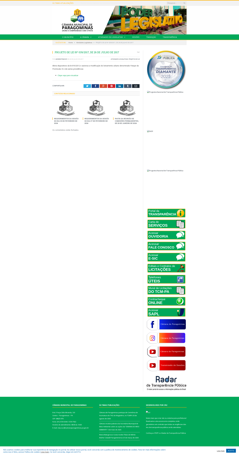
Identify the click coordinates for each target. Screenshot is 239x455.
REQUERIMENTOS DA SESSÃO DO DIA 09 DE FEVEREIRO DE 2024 (66, 120)
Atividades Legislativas (119, 59)
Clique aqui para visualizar (68, 75)
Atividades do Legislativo (110, 37)
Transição (151, 37)
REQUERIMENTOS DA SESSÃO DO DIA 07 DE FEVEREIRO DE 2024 (97, 120)
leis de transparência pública (157, 427)
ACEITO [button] (231, 450)
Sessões (135, 37)
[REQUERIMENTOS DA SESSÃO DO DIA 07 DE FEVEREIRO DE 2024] (96, 108)
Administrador (61, 59)
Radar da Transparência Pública (174, 433)
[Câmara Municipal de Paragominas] (119, 19)
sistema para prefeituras (176, 418)
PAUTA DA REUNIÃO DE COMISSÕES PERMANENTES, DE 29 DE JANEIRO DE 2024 (127, 120)
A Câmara (84, 37)
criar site (161, 418)
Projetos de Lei (134, 59)
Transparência (170, 37)
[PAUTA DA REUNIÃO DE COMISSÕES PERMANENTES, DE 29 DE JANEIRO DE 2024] (126, 108)
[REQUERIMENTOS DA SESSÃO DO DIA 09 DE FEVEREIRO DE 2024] (65, 108)
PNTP (156, 433)
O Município (67, 37)
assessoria (163, 421)
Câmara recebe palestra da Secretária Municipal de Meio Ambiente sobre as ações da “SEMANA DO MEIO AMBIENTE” (108, 3)
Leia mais (45, 452)
